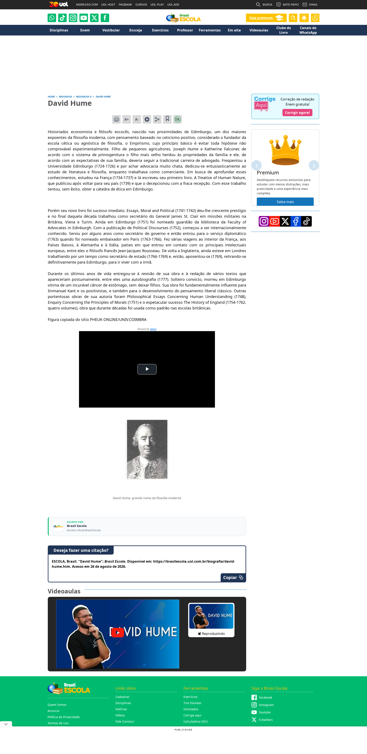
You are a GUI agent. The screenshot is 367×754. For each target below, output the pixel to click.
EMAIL (313, 4)
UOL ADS (173, 4)
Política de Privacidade (64, 717)
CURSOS (141, 4)
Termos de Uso (58, 723)
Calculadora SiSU (196, 721)
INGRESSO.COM (87, 4)
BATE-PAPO (291, 4)
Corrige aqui (192, 715)
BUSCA (267, 4)
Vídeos (120, 715)
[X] (94, 18)
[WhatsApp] (52, 18)
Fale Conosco (125, 721)
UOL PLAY (157, 4)
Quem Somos (57, 705)
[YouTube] (274, 221)
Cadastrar (123, 697)
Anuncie (53, 711)
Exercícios (191, 697)
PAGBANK (125, 4)
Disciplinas (123, 703)
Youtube (265, 712)
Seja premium (261, 18)
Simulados (191, 709)
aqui (153, 329)
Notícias (121, 709)
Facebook (265, 697)
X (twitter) (265, 720)
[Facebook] (296, 221)
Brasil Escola (77, 526)
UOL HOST (108, 4)
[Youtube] (83, 18)
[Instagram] (73, 18)
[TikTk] (306, 221)
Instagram (266, 705)
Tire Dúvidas (192, 703)
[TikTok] (62, 18)
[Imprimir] (116, 119)
